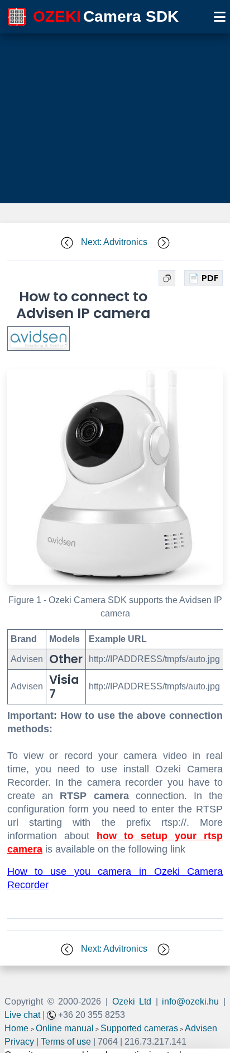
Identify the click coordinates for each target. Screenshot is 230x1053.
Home (16, 1028)
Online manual (65, 1028)
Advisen (201, 1028)
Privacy (19, 1041)
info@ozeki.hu (190, 1001)
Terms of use (66, 1041)
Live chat (22, 1015)
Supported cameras (139, 1028)
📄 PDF (203, 278)
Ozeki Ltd (132, 1001)
